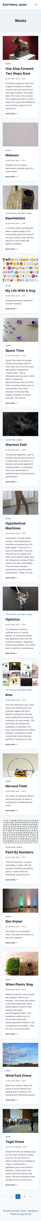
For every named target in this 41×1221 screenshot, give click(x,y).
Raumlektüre (15, 218)
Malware (12, 155)
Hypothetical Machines (15, 213)
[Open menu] (36, 4)
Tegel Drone (14, 1142)
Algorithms (10, 440)
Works (8, 64)
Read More (11, 114)
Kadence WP (25, 1214)
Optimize (12, 619)
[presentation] (20, 48)
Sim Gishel (13, 921)
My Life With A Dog (20, 291)
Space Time (14, 350)
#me (8, 695)
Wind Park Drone (18, 1076)
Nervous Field (16, 786)
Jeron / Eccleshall (14, 1147)
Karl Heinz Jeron (14, 79)
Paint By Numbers (19, 852)
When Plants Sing (19, 984)
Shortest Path (16, 445)
